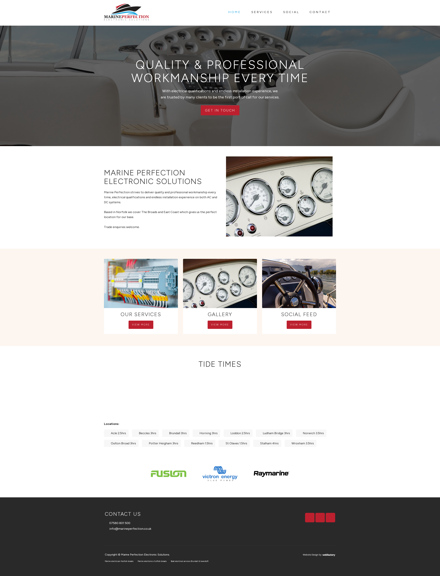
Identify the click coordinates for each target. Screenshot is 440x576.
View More (141, 324)
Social (291, 12)
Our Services (141, 314)
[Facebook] (310, 517)
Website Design (310, 554)
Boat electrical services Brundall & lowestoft (189, 561)
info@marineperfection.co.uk (130, 529)
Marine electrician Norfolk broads (119, 561)
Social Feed (299, 314)
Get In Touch (220, 110)
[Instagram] (320, 517)
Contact (320, 12)
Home (234, 12)
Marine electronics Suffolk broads (152, 561)
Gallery (220, 314)
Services (262, 12)
